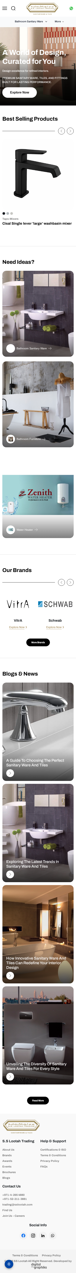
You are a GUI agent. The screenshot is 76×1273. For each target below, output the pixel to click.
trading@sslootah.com (17, 1204)
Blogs (6, 1177)
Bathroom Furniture (29, 438)
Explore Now (19, 92)
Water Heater (25, 529)
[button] (61, 131)
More (58, 21)
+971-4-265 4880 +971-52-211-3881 (14, 1196)
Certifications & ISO (53, 1149)
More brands (38, 642)
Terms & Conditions (53, 1155)
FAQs (44, 1166)
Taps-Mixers (10, 218)
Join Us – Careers (13, 1215)
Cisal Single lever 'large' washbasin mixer (37, 223)
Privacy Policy (49, 1161)
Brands (7, 1155)
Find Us (7, 1210)
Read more (38, 1100)
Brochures (9, 1172)
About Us (8, 1149)
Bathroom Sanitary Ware (29, 21)
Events (6, 1166)
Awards (7, 1161)
